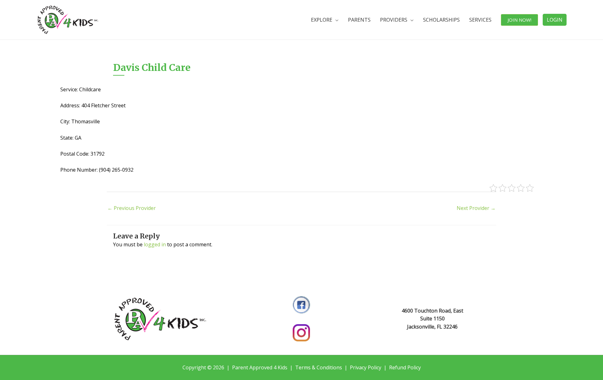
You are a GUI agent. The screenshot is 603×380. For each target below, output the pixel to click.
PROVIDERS (393, 19)
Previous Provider (131, 208)
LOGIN (554, 19)
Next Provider (476, 208)
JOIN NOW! (519, 20)
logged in (155, 244)
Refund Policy (405, 367)
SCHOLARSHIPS (441, 19)
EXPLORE (321, 19)
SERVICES (480, 19)
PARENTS (359, 19)
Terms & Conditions (318, 367)
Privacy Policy (365, 367)
